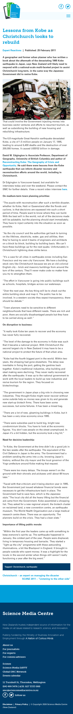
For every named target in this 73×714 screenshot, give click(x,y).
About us (8, 645)
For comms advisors (14, 657)
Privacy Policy (21, 704)
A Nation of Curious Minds (39, 638)
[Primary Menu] (68, 16)
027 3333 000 (32, 686)
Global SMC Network (14, 671)
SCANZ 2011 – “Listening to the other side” (46, 578)
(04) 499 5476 (10, 686)
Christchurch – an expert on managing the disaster (31, 575)
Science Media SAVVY (15, 667)
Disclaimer (7, 704)
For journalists (11, 649)
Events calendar (12, 675)
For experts (9, 653)
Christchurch (19, 567)
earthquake (31, 567)
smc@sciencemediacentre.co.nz (20, 690)
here (64, 189)
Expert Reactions (12, 50)
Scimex (7, 663)
